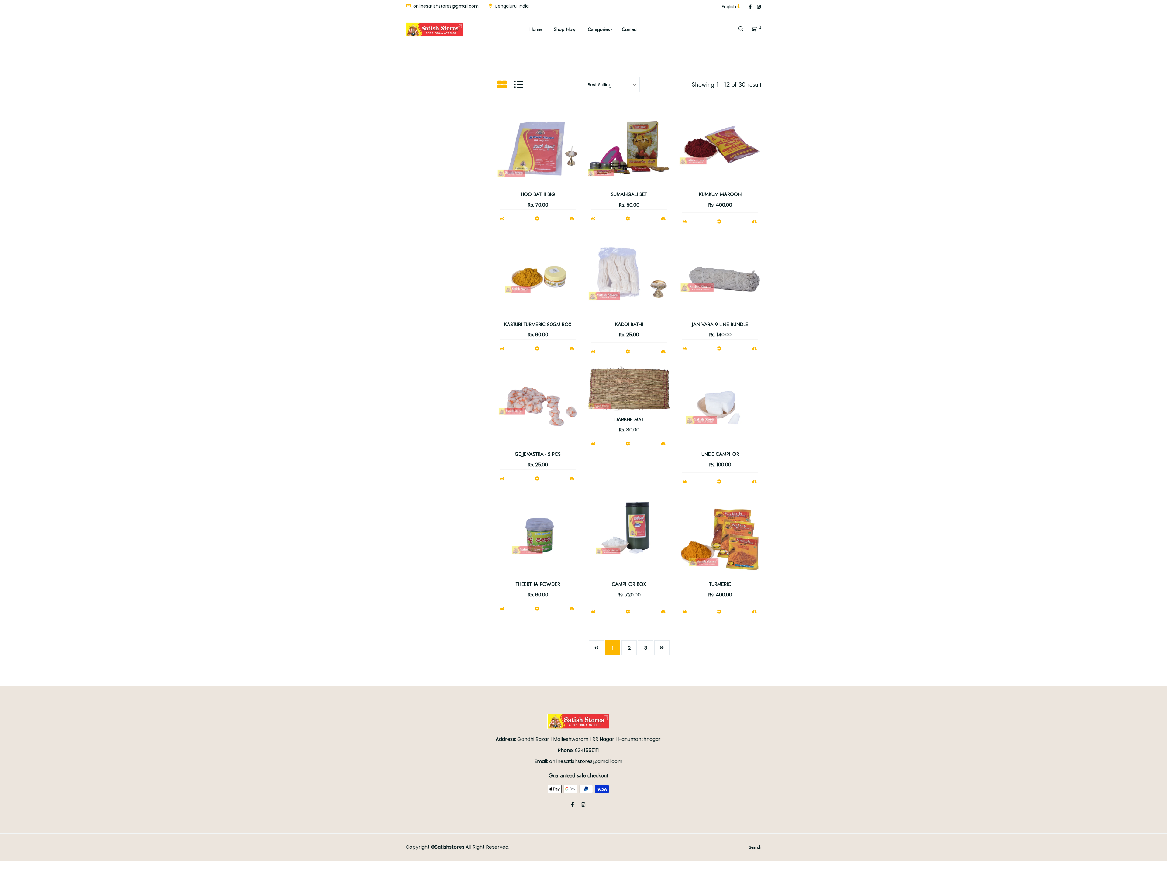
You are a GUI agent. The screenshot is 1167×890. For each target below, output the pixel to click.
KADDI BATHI (629, 324)
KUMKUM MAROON (720, 194)
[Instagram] (758, 7)
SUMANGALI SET (629, 194)
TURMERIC (720, 584)
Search (755, 847)
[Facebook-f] (750, 7)
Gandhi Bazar (533, 739)
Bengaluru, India (511, 6)
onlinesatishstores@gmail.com (445, 6)
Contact (630, 29)
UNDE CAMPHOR (720, 454)
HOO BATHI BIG (538, 194)
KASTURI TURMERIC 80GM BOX (537, 324)
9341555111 (587, 750)
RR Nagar (603, 739)
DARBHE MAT (628, 419)
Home (535, 29)
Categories (599, 29)
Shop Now (565, 29)
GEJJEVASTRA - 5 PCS (538, 454)
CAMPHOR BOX (629, 584)
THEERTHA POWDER (538, 584)
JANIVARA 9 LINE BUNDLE (720, 324)
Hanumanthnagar (639, 739)
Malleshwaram (571, 739)
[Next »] (662, 647)
